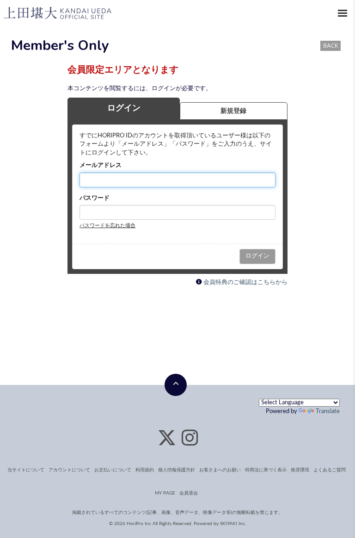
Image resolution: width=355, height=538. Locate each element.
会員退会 (188, 493)
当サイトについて (25, 470)
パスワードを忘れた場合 (107, 225)
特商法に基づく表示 (266, 470)
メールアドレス (101, 165)
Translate (328, 411)
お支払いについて (112, 470)
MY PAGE (165, 493)
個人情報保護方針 (176, 470)
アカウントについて (69, 470)
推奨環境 (300, 470)
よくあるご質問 (329, 470)
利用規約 (144, 470)
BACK (330, 45)
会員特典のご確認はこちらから (245, 282)
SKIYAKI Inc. (233, 523)
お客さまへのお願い (220, 470)
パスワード (95, 198)
